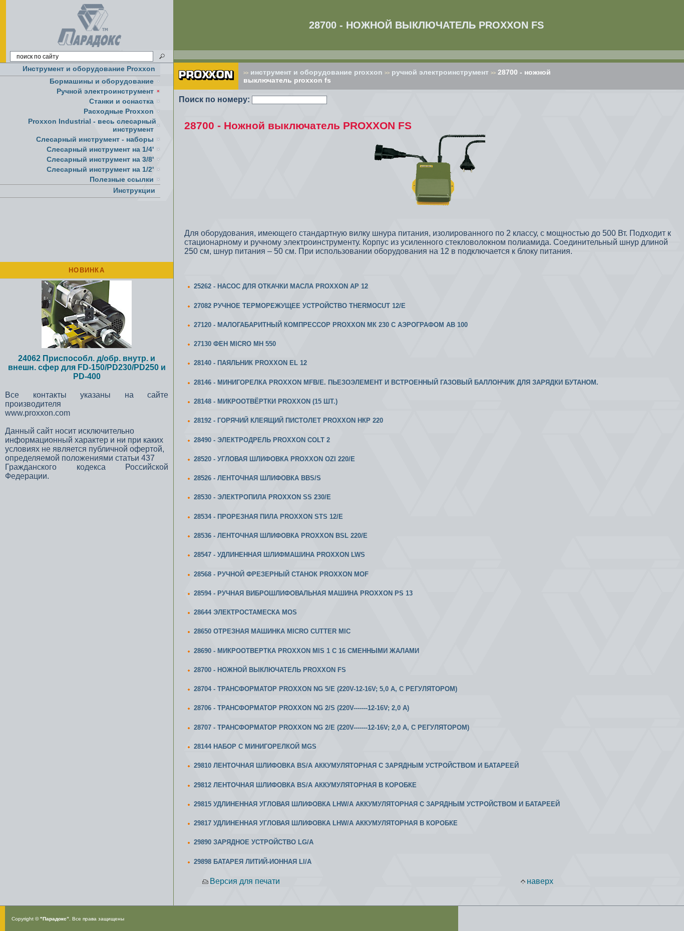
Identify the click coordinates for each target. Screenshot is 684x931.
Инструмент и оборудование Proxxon (89, 69)
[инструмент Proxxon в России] (206, 87)
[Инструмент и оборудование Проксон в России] (90, 47)
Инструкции (134, 190)
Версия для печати (245, 881)
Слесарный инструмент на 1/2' (100, 169)
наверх (540, 881)
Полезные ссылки (122, 179)
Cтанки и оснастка (121, 101)
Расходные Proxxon (119, 111)
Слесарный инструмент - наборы (95, 139)
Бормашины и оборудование (102, 81)
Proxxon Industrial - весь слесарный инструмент (92, 125)
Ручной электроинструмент (105, 91)
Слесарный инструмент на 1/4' (100, 149)
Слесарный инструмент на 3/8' (100, 159)
